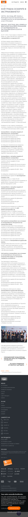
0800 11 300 (6, 419)
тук (11, 505)
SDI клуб (3, 391)
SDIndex (3, 405)
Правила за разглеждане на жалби (9, 490)
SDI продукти (15, 2)
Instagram (6, 433)
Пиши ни (6, 422)
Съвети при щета (5, 395)
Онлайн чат (6, 425)
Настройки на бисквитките (14, 512)
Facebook (6, 428)
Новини (3, 397)
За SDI (2, 403)
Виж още (3, 457)
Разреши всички (14, 508)
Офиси (22, 2)
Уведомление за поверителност (8, 488)
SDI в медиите (4, 409)
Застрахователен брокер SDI (4, 379)
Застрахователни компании (8, 387)
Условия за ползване (5, 486)
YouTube (6, 430)
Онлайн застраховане (6, 389)
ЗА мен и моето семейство (7, 445)
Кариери (3, 414)
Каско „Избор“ (4, 439)
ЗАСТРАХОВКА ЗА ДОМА (6, 441)
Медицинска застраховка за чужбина (10, 443)
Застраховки (4, 385)
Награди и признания (6, 407)
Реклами (3, 411)
